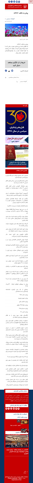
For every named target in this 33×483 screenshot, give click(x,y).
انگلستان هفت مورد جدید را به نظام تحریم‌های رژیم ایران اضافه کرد (17, 316)
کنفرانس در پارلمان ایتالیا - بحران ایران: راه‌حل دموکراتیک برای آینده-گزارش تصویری (17, 452)
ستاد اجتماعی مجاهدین (14, 77)
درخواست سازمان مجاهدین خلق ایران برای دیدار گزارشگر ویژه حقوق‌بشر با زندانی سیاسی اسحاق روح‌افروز (17, 322)
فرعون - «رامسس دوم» (15, 425)
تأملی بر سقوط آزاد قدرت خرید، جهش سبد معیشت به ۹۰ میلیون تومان (17, 262)
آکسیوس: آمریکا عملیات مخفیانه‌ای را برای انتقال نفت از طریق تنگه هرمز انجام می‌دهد (17, 194)
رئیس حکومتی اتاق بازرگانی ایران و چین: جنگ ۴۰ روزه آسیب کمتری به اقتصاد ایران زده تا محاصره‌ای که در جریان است (17, 337)
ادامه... (11, 401)
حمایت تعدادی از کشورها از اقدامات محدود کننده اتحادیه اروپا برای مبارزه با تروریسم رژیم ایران (17, 351)
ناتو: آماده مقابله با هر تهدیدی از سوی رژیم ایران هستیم (17, 361)
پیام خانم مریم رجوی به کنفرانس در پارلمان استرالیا (17, 267)
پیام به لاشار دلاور (23, 302)
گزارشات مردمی (10, 19)
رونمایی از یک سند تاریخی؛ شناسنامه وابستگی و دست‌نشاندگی (17, 290)
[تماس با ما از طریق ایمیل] (16, 409)
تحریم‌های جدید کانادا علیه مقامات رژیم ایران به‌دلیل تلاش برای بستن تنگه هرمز (17, 375)
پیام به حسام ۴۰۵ (23, 308)
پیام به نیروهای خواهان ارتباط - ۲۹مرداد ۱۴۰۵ (17, 285)
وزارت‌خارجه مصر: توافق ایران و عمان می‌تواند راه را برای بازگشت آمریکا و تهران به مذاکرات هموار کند (17, 344)
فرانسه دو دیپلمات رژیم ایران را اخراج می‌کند (17, 385)
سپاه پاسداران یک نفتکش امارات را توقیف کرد (17, 365)
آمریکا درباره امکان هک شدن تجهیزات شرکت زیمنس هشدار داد (17, 225)
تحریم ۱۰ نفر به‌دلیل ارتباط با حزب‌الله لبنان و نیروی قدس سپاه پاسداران (17, 176)
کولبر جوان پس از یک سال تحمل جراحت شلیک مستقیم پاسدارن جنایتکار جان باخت (17, 380)
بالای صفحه (25, 472)
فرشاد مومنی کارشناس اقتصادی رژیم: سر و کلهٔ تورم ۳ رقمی (17, 241)
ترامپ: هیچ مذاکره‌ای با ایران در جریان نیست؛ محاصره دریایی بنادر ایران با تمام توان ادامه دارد (17, 330)
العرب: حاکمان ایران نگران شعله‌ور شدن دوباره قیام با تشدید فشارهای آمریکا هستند (17, 370)
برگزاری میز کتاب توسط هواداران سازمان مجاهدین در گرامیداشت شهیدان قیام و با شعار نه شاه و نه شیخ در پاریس (17, 200)
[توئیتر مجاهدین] (12, 2)
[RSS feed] (19, 2)
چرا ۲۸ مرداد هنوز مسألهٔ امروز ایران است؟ (17, 357)
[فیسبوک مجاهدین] (9, 2)
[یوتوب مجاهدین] (14, 2)
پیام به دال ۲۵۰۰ (24, 295)
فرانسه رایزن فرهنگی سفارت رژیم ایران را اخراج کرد (17, 251)
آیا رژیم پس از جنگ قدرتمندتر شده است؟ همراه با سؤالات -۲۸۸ (17, 280)
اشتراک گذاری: (24, 71)
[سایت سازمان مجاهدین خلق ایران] (16, 6)
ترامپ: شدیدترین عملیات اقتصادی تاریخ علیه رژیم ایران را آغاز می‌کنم (17, 246)
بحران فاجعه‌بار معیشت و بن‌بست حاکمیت (17, 206)
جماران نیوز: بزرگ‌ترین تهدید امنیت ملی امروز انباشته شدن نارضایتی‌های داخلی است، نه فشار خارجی (17, 218)
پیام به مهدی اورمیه (23, 298)
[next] (18, 444)
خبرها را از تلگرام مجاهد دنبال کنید (16, 64)
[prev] (18, 421)
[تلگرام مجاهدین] (17, 2)
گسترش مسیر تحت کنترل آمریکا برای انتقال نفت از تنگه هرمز (17, 257)
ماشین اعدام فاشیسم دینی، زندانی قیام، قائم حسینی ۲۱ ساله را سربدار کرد (17, 182)
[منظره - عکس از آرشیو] (16, 30)
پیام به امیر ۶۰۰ (24, 312)
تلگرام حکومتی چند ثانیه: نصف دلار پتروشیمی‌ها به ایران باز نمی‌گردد (17, 235)
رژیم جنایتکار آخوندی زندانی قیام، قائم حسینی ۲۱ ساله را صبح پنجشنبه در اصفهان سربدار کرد (17, 188)
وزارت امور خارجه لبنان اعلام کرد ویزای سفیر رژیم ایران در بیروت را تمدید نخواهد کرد (17, 230)
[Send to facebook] (6, 71)
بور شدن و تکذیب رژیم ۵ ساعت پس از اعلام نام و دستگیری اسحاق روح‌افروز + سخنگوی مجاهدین (17, 273)
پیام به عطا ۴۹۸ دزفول (22, 305)
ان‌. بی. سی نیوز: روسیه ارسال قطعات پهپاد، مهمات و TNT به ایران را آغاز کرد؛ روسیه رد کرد (17, 211)
